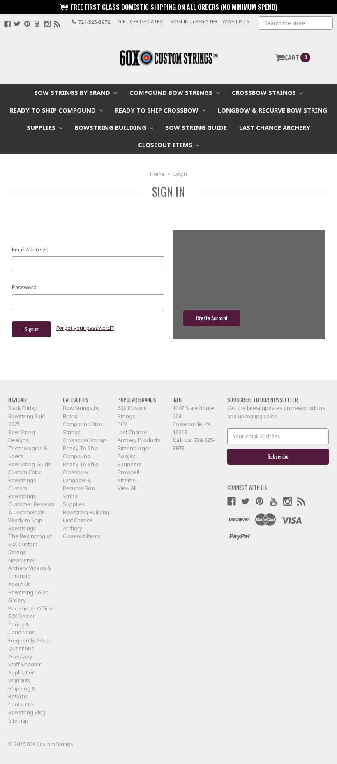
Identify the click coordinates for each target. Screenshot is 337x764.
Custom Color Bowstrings (25, 476)
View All (127, 488)
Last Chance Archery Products (139, 436)
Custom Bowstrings (22, 492)
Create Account (212, 318)
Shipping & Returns (21, 692)
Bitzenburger (134, 448)
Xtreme (127, 480)
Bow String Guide (196, 127)
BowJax (126, 456)
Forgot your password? (85, 327)
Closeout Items (166, 144)
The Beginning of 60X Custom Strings (30, 544)
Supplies (42, 127)
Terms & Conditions (21, 628)
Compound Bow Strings (171, 92)
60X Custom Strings (132, 412)
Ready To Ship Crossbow (157, 110)
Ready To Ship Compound (53, 110)
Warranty (19, 680)
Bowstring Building (111, 127)
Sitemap (18, 720)
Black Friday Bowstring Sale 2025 (26, 416)
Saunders (130, 464)
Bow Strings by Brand (73, 92)
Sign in (179, 21)
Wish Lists (235, 21)
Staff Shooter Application (24, 668)
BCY (122, 424)
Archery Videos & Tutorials (29, 572)
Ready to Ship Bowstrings (25, 524)
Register (206, 21)
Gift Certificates (140, 21)
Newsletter (21, 560)
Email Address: (30, 249)
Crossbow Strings (265, 92)
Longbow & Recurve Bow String (272, 110)
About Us (19, 584)
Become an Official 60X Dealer (31, 612)
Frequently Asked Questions (30, 644)
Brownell (128, 472)
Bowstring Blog (27, 712)
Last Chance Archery (274, 127)
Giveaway (20, 656)
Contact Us (21, 704)
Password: (25, 287)
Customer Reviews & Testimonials (31, 508)
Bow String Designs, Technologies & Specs (27, 444)
